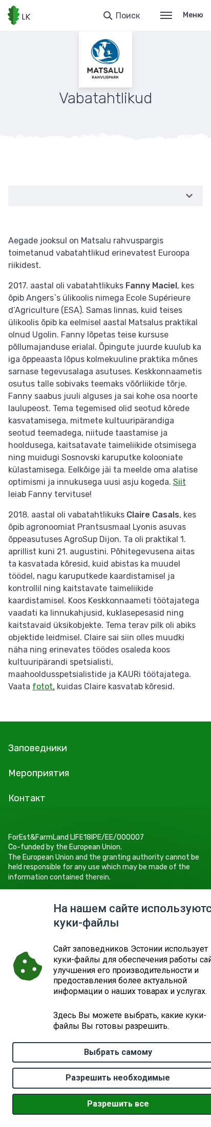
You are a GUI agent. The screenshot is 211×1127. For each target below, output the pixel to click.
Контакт (27, 798)
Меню (193, 15)
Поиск (128, 15)
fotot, (43, 686)
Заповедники (37, 748)
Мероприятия (38, 773)
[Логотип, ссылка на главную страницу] (19, 15)
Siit (179, 482)
